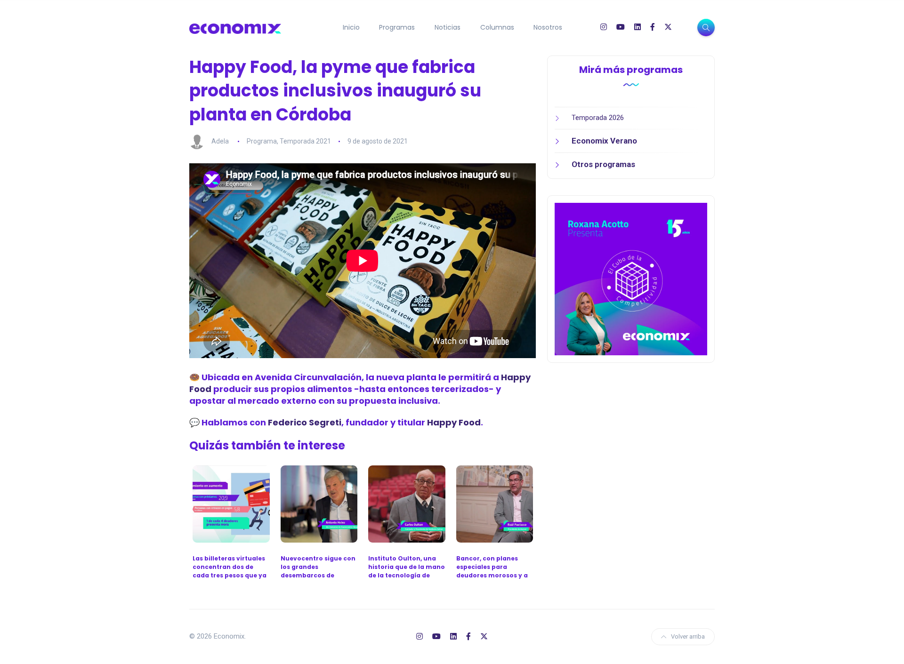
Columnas (497, 27)
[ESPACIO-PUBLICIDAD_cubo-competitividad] (631, 278)
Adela (220, 141)
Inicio (351, 27)
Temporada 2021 (305, 141)
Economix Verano (604, 140)
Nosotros (547, 27)
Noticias (447, 27)
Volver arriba (688, 636)
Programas (397, 27)
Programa (262, 141)
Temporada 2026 (598, 117)
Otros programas (603, 164)
